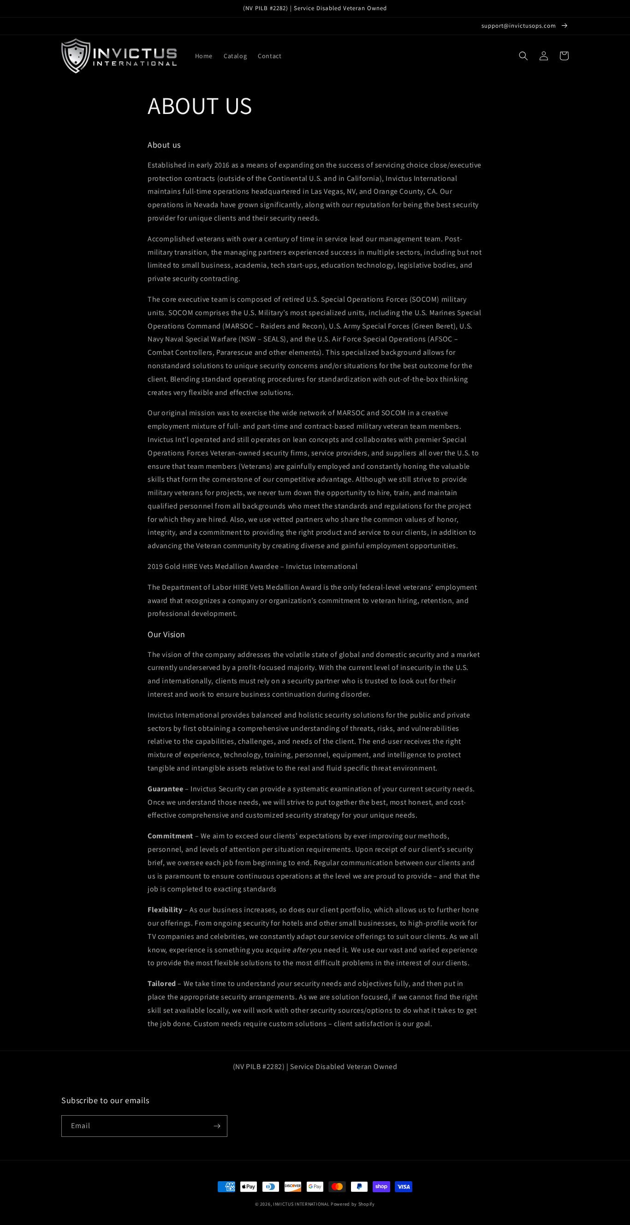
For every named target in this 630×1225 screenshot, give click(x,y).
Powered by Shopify (353, 1204)
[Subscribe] (217, 1126)
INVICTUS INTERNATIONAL (301, 1204)
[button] (523, 56)
